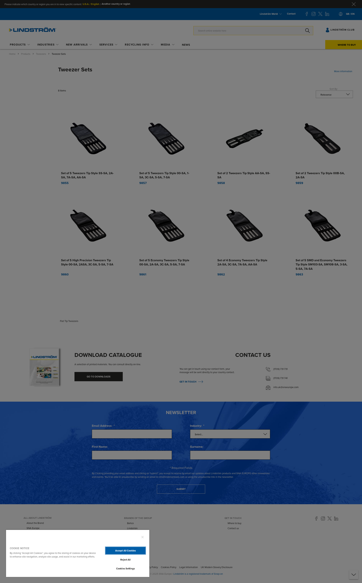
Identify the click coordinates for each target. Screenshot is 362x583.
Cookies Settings (125, 568)
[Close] (142, 537)
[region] (77, 553)
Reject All (125, 559)
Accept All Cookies (125, 550)
